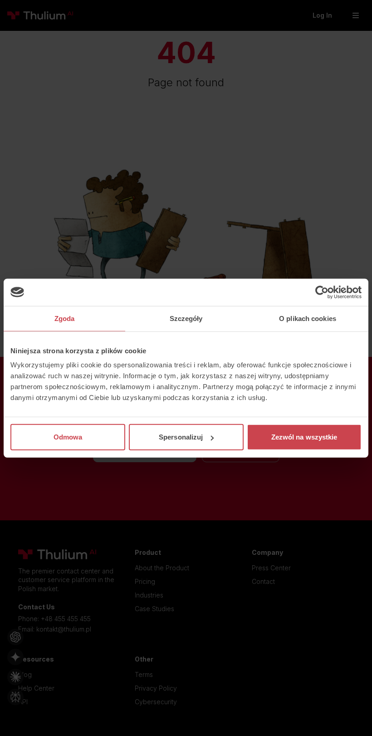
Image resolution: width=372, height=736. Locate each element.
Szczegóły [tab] (186, 318)
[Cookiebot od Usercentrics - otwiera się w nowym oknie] (322, 292)
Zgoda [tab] (64, 318)
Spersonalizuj (181, 437)
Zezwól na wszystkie (304, 437)
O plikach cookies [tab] (307, 318)
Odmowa (68, 437)
